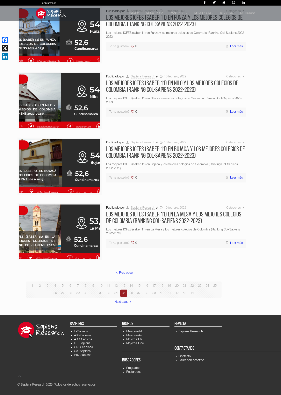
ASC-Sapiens (83, 339)
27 (62, 293)
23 (199, 285)
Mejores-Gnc (135, 343)
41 (169, 293)
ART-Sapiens (82, 335)
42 (177, 293)
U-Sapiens (81, 331)
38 (146, 293)
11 (108, 285)
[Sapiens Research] (50, 13)
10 (100, 285)
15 (138, 285)
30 (85, 293)
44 (192, 293)
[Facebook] (204, 2)
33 (108, 293)
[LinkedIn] (5, 56)
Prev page (126, 273)
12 (116, 285)
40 (161, 293)
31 (93, 293)
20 (177, 285)
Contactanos (49, 3)
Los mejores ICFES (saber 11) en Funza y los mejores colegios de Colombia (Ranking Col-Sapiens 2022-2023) (174, 21)
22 (192, 285)
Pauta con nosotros (191, 360)
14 (131, 285)
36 (131, 293)
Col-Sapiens (82, 351)
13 (123, 285)
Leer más (236, 46)
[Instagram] (233, 2)
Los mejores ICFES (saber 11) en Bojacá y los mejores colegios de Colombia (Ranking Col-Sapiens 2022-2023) (175, 152)
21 (184, 285)
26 (55, 293)
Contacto (185, 356)
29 (78, 293)
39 (154, 293)
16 (146, 285)
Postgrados (133, 372)
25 (215, 285)
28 (70, 293)
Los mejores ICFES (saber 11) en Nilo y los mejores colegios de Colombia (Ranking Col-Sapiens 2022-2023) (172, 86)
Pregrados (133, 368)
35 (123, 293)
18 (161, 285)
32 (100, 293)
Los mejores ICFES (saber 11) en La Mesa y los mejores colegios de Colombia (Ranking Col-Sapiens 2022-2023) (173, 218)
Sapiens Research (143, 76)
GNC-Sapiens (83, 347)
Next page (121, 302)
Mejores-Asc (134, 335)
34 (116, 293)
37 (138, 293)
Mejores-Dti (134, 339)
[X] (5, 48)
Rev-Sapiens (82, 355)
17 (154, 285)
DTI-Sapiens (82, 343)
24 (207, 285)
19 (169, 285)
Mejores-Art (134, 331)
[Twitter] (214, 2)
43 (184, 293)
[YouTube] (224, 2)
